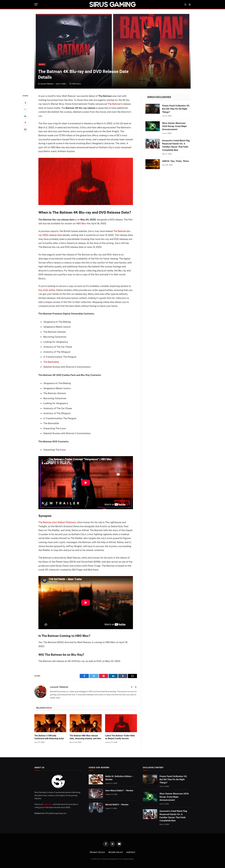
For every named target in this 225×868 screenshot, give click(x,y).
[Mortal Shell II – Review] (96, 808)
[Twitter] (25, 109)
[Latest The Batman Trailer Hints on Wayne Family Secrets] (121, 723)
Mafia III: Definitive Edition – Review (119, 778)
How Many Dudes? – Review (119, 790)
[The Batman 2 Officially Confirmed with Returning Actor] (50, 723)
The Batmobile (51, 361)
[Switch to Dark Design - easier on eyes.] (185, 4)
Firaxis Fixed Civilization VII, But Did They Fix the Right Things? (176, 108)
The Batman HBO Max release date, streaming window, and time (85, 737)
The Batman (114, 104)
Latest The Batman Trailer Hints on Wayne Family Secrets (120, 737)
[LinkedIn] (25, 116)
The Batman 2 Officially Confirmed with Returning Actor (49, 737)
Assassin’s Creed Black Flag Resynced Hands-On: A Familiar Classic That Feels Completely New (176, 145)
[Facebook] (25, 102)
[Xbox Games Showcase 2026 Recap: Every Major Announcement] (152, 126)
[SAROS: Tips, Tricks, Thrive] (152, 164)
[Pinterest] (25, 122)
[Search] (189, 4)
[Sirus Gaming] (112, 4)
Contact (130, 852)
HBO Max (81, 223)
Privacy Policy (97, 852)
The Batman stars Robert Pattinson (57, 522)
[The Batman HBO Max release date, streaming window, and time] (86, 723)
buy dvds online (46, 290)
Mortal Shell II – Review (117, 804)
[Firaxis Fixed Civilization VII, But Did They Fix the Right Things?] (152, 109)
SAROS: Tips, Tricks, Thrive (175, 161)
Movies (42, 64)
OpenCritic (47, 804)
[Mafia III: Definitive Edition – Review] (96, 779)
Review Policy (115, 852)
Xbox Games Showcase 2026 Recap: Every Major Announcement (174, 126)
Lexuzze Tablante (46, 84)
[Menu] (36, 4)
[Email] (25, 129)
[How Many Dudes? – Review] (96, 794)
